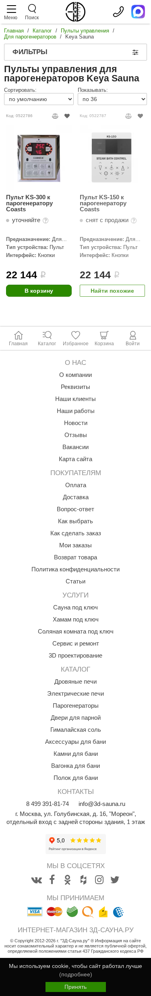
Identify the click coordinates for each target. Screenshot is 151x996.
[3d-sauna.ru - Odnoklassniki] (68, 880)
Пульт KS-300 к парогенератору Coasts (29, 203)
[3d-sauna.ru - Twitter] (115, 880)
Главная (14, 31)
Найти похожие (112, 290)
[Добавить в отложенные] (67, 116)
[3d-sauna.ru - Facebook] (52, 880)
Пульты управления (85, 31)
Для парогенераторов (30, 37)
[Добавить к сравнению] (55, 116)
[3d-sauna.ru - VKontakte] (36, 880)
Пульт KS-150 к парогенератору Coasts (103, 203)
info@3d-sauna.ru (102, 803)
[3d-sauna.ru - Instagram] (99, 880)
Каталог (42, 31)
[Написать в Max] (138, 11)
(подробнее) (75, 974)
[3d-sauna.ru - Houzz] (83, 880)
